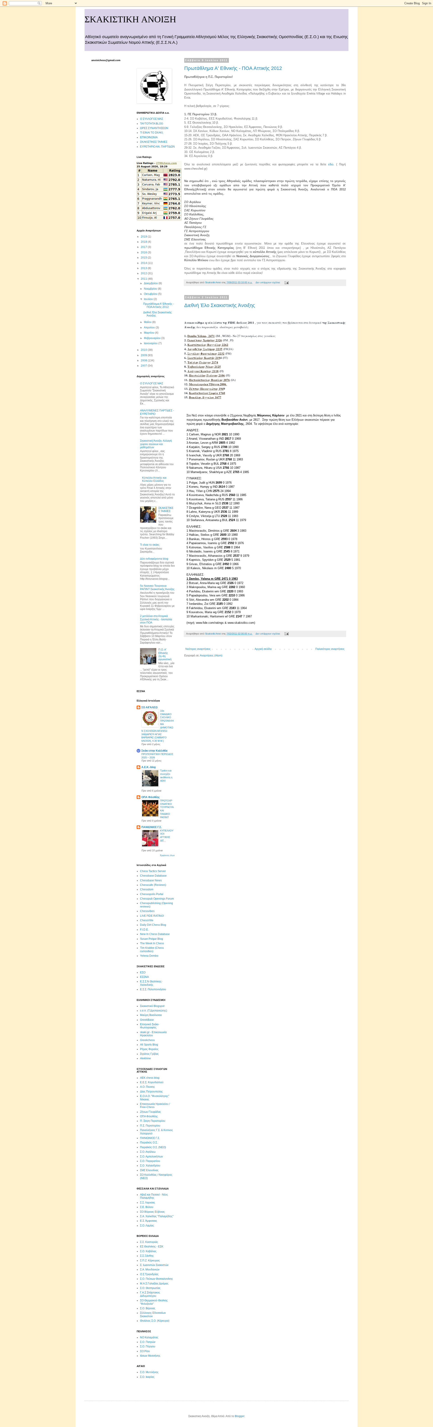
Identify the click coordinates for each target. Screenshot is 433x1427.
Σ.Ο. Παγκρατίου (150, 1161)
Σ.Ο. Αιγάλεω (147, 1151)
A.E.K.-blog (148, 767)
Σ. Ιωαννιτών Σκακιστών (154, 1265)
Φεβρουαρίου (152, 338)
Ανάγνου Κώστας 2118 (203, 371)
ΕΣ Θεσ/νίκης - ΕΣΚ (151, 1246)
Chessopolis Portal (151, 894)
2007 (144, 365)
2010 (144, 349)
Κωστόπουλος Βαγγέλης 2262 (207, 344)
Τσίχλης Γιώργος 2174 (202, 362)
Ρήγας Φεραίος (149, 1049)
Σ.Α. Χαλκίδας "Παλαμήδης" (156, 1216)
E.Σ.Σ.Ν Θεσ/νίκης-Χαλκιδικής (151, 983)
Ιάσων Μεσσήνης (150, 1355)
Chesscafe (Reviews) (153, 885)
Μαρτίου (149, 332)
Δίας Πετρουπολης (151, 1091)
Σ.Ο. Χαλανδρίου (150, 1165)
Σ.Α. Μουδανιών (149, 1269)
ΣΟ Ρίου (145, 1351)
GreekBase (147, 1019)
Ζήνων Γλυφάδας (150, 1111)
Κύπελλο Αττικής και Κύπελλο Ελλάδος (154, 479)
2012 (144, 273)
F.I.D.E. (144, 929)
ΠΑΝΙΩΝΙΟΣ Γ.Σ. (151, 827)
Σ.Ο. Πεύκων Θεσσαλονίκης (156, 1278)
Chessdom (146, 889)
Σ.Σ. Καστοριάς (149, 1242)
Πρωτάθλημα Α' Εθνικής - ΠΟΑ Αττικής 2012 (233, 68)
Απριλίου (150, 327)
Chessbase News (151, 880)
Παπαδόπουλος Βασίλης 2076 (209, 380)
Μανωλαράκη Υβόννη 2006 (208, 384)
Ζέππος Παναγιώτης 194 (206, 388)
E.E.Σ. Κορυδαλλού (152, 1082)
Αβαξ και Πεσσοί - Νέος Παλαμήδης (154, 1196)
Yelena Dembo (149, 955)
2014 (144, 263)
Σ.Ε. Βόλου (146, 1207)
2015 (144, 257)
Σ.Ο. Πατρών (147, 1342)
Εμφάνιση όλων (167, 855)
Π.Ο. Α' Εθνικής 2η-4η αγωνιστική (165, 654)
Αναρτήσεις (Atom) (211, 655)
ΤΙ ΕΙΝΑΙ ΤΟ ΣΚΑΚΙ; (151, 132)
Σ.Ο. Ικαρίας (147, 1377)
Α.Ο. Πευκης (147, 1086)
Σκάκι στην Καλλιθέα (154, 750)
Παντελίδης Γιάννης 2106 (207, 375)
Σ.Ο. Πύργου (147, 1346)
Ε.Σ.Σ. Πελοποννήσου (153, 989)
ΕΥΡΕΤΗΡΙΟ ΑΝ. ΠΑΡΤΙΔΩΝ (157, 146)
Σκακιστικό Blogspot (152, 1006)
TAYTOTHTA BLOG (151, 123)
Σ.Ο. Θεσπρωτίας (150, 1288)
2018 (144, 241)
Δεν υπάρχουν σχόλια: (268, 282)
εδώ (330, 164)
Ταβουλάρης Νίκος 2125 (204, 366)
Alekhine (145, 1058)
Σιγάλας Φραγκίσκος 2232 (205, 353)
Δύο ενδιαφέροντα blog (154, 558)
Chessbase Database (153, 875)
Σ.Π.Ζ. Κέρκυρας (150, 1260)
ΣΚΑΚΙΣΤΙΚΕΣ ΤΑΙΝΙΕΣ (153, 141)
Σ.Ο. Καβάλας (148, 1251)
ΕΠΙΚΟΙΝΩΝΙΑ (149, 137)
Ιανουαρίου (151, 343)
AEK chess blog (149, 1077)
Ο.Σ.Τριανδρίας (149, 1274)
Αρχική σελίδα (263, 649)
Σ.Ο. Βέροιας (147, 1308)
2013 (144, 268)
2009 (144, 355)
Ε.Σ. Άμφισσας (148, 1220)
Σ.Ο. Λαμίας (147, 1225)
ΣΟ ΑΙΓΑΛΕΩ (149, 707)
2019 (144, 236)
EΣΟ (142, 972)
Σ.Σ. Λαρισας (147, 1202)
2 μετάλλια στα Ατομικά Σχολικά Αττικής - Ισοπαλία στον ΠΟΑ (156, 619)
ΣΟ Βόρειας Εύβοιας (152, 1211)
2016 (144, 252)
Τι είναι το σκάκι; (150, 544)
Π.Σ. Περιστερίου (150, 1125)
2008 (144, 360)
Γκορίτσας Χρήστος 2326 (204, 340)
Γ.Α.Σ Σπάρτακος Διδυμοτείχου (150, 1294)
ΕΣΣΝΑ (144, 977)
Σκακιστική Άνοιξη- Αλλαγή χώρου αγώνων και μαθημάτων (156, 444)
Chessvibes (147, 911)
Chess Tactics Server (153, 871)
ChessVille (146, 920)
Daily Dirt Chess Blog (153, 924)
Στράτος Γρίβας (149, 1053)
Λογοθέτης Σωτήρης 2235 (204, 349)
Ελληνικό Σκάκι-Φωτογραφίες (149, 1026)
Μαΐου (148, 322)
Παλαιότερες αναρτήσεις (330, 649)
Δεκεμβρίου (151, 283)
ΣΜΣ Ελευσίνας (149, 1170)
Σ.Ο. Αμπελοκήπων (151, 1156)
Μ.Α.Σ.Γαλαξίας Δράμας (154, 1283)
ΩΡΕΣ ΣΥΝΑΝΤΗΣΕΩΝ (154, 128)
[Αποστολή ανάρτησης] (286, 282)
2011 (144, 278)
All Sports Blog (149, 1044)
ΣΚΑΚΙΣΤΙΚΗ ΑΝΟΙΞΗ (130, 19)
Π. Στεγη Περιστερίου (152, 1120)
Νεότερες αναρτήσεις (198, 649)
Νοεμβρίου (151, 288)
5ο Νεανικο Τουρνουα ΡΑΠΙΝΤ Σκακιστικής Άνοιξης (157, 587)
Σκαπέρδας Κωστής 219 (203, 358)
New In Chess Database (155, 934)
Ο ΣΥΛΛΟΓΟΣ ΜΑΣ (151, 118)
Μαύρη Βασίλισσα (151, 1015)
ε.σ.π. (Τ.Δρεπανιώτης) (153, 1010)
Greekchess (147, 1040)
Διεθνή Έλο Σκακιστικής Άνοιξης (219, 305)
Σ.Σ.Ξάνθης (147, 1255)
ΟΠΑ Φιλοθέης (150, 797)
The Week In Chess (152, 943)
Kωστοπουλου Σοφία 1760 (207, 393)
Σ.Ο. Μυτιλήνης (149, 1372)
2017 (144, 247)
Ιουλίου (149, 299)
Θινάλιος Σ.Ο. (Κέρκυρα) (154, 1320)
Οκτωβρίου (151, 294)
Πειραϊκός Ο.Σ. (149, 1142)
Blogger (239, 1416)
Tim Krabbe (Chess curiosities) (152, 949)
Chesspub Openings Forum (157, 898)
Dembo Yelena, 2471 (201, 336)
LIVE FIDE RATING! (152, 915)
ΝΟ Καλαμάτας (149, 1337)
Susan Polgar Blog (151, 938)
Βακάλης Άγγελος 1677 (205, 397)
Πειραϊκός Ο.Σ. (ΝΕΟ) (153, 1147)
